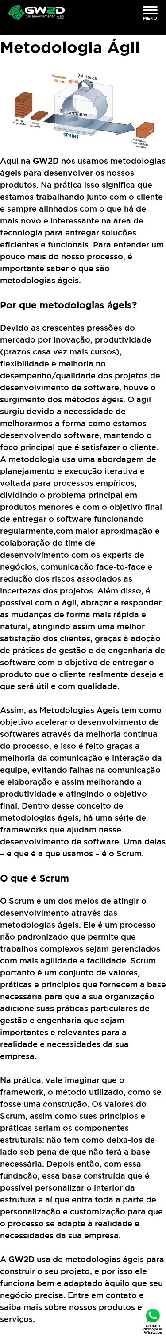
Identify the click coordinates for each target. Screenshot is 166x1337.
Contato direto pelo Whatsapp (152, 1329)
